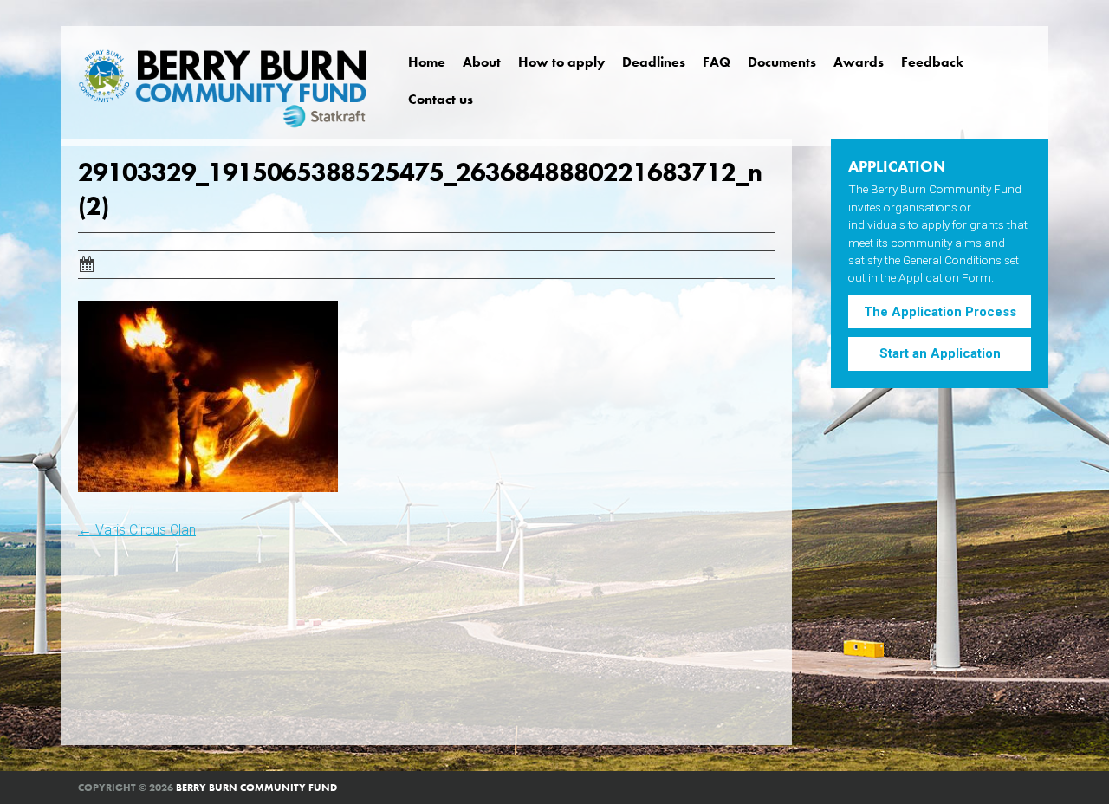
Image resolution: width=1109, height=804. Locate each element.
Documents (782, 62)
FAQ (716, 62)
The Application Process (940, 312)
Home (426, 62)
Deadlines (653, 62)
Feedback (932, 62)
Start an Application (940, 353)
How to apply (561, 62)
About (482, 62)
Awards (858, 62)
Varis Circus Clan (137, 530)
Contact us (440, 99)
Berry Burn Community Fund (256, 787)
